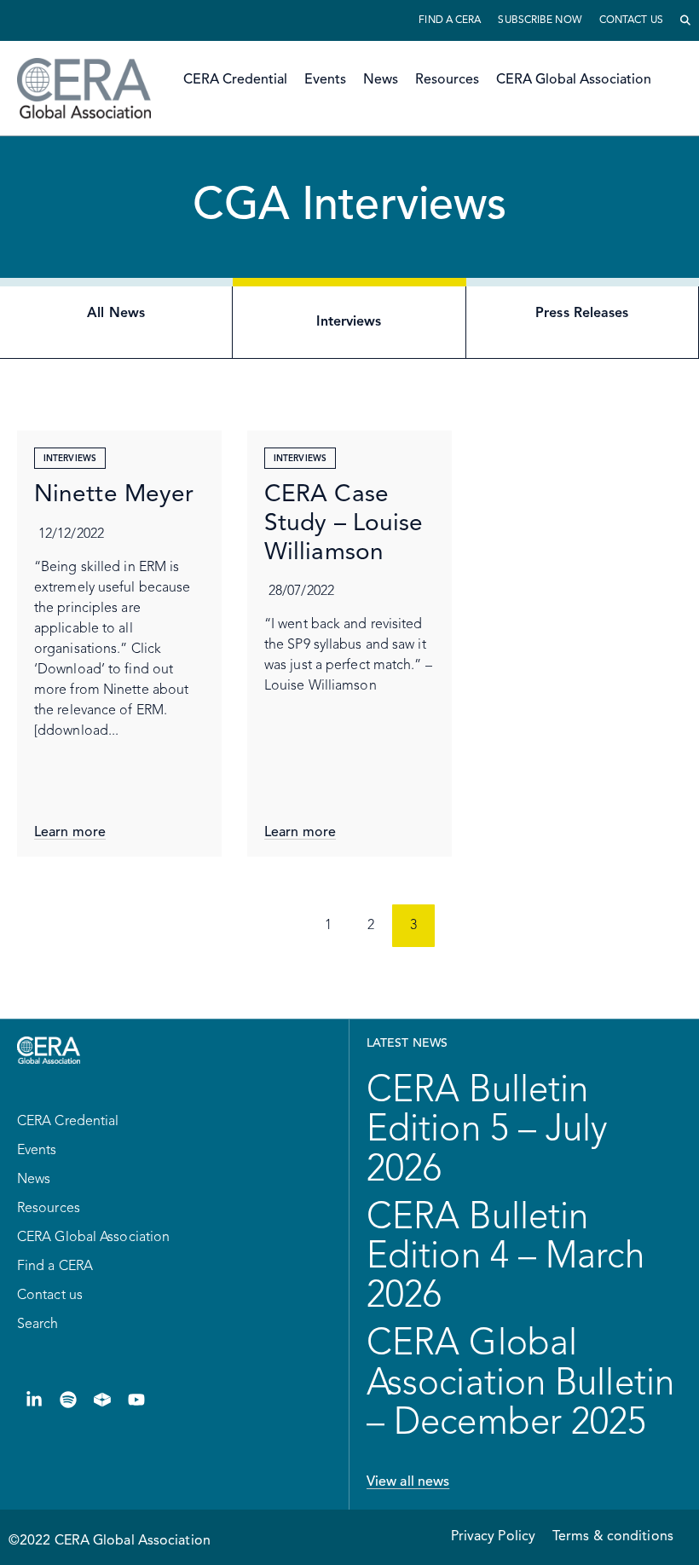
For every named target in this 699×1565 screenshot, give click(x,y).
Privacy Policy (493, 1537)
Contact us (631, 20)
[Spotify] (68, 1400)
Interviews (69, 458)
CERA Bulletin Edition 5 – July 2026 (487, 1130)
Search (38, 1324)
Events (325, 80)
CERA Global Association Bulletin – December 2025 (520, 1383)
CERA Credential (235, 80)
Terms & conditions (612, 1537)
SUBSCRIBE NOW (539, 20)
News (380, 80)
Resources (447, 80)
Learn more (70, 833)
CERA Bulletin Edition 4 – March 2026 (505, 1257)
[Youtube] (136, 1400)
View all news (408, 1482)
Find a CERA (450, 20)
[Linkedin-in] (34, 1400)
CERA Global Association (573, 80)
